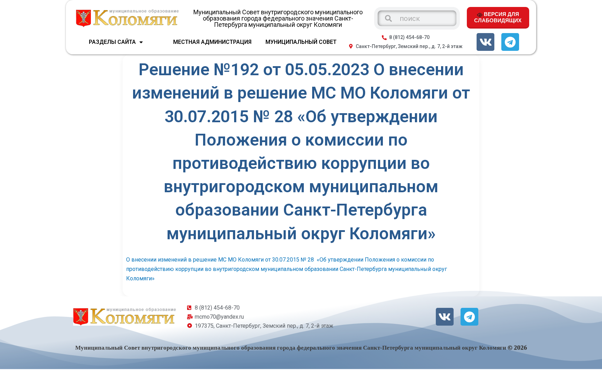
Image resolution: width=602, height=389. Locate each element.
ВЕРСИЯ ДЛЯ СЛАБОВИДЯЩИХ (498, 17)
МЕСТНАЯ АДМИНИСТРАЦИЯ (212, 42)
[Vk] (485, 42)
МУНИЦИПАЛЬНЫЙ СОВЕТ (301, 42)
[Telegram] (510, 42)
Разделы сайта (112, 42)
